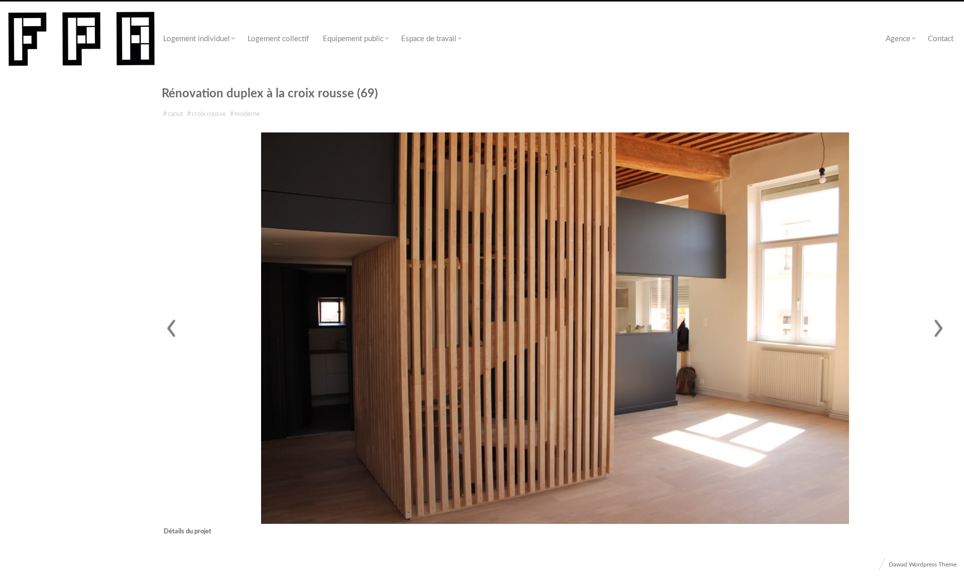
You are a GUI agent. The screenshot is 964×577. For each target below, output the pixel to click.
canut (173, 114)
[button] (170, 328)
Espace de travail (428, 39)
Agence (898, 39)
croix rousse (206, 114)
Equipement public (353, 39)
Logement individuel (196, 39)
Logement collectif (278, 39)
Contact (940, 39)
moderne (245, 114)
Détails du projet (187, 531)
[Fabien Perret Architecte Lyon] (82, 39)
